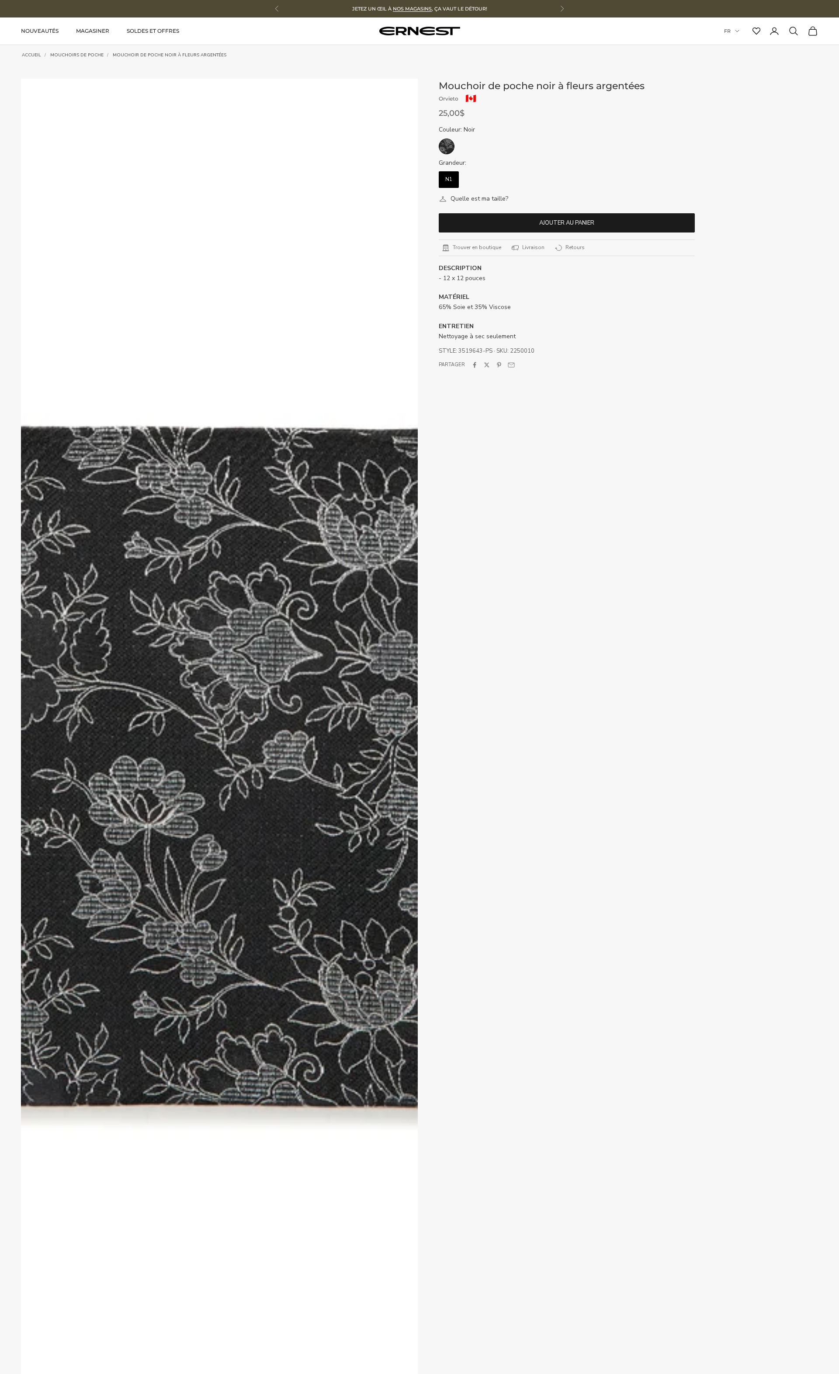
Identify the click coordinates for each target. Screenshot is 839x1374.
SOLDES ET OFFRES (153, 31)
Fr (727, 31)
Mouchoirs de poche (77, 55)
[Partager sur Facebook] (474, 364)
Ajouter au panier (566, 223)
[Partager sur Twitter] (486, 364)
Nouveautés (40, 31)
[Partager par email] (511, 364)
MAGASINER (92, 31)
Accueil (31, 55)
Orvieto (448, 98)
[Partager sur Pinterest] (499, 364)
